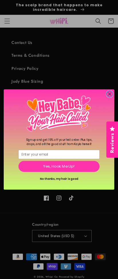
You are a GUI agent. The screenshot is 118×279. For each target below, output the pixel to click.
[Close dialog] (109, 94)
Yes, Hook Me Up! (58, 166)
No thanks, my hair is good (59, 179)
